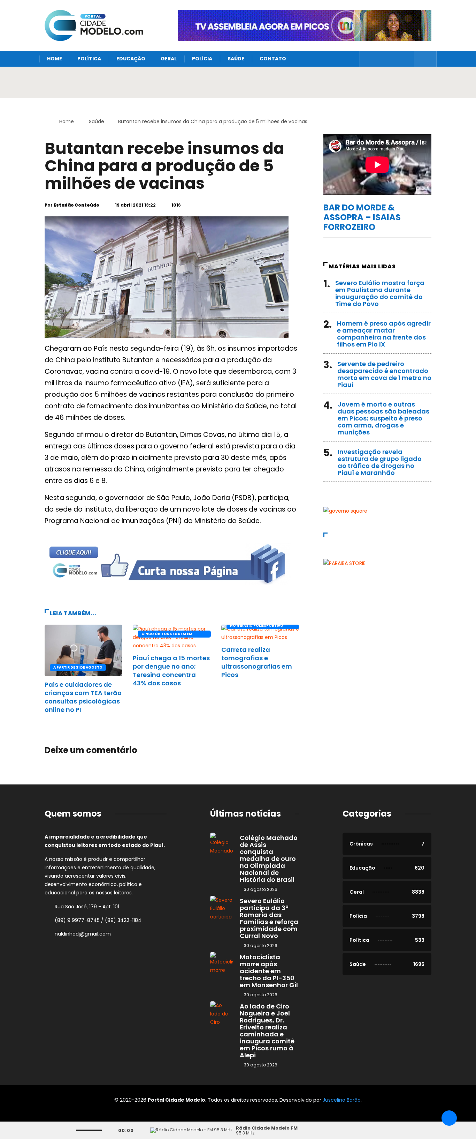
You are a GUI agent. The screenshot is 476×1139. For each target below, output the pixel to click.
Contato (273, 58)
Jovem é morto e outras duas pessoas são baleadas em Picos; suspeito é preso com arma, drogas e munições (383, 418)
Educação (130, 58)
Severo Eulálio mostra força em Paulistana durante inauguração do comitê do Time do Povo (379, 293)
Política (89, 58)
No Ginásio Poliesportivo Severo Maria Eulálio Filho (257, 626)
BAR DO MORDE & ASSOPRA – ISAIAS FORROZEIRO (362, 217)
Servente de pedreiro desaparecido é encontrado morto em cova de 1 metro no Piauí (384, 374)
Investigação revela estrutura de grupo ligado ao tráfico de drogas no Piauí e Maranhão (380, 462)
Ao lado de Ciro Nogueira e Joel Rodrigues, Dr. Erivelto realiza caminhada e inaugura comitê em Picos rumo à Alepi (267, 1030)
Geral (169, 58)
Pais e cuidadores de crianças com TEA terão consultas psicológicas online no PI (83, 697)
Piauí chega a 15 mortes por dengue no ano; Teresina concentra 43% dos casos (171, 670)
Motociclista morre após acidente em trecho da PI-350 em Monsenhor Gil (269, 971)
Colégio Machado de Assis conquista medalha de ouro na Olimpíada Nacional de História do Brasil (269, 858)
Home (54, 58)
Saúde (236, 58)
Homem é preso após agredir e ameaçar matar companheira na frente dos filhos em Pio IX (384, 334)
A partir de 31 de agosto (77, 667)
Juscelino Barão (342, 1099)
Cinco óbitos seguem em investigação (166, 634)
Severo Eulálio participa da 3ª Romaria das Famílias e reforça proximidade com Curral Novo (269, 918)
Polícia (202, 58)
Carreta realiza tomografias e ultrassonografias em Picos (256, 662)
